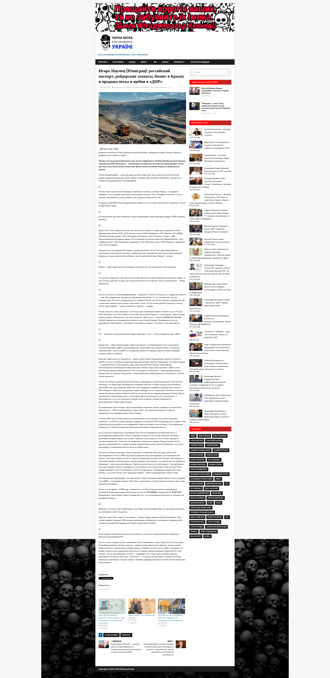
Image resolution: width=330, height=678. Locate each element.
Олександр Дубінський (201, 507)
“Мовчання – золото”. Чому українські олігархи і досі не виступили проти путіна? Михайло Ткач (216, 107)
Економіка (118, 62)
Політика (102, 62)
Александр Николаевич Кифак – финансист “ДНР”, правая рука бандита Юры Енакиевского (209, 304)
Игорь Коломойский (200, 493)
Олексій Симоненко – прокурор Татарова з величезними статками (217, 132)
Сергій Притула (197, 522)
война (207, 536)
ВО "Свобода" (214, 459)
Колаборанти (137, 87)
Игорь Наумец (111, 635)
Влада (132, 62)
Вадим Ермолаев (198, 464)
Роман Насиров (215, 517)
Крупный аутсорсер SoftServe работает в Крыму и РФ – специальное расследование (170, 618)
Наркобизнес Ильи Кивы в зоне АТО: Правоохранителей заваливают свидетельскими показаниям (210, 399)
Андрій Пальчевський (200, 450)
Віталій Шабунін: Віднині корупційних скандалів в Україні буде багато (215, 90)
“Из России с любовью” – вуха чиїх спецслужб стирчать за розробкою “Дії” (217, 334)
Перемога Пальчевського (202, 512)
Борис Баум (212, 455)
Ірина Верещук (219, 435)
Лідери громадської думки (204, 82)
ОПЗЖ (218, 503)
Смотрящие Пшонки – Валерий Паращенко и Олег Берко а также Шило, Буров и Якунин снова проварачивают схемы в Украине (210, 198)
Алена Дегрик (197, 440)
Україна (194, 531)
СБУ (227, 517)
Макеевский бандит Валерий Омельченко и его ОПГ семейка (217, 169)
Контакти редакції (200, 62)
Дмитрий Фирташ (214, 483)
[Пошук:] (210, 72)
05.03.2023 (106, 87)
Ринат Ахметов (197, 517)
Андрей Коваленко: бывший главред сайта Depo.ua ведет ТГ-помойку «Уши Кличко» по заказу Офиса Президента (209, 214)
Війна (143, 62)
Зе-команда (196, 488)
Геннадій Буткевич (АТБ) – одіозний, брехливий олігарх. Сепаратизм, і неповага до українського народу (210, 182)
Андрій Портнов (221, 450)
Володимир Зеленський (201, 479)
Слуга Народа (214, 522)
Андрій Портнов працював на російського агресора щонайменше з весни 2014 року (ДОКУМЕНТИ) (210, 320)
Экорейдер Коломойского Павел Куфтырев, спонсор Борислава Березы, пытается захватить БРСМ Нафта (209, 415)
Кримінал (179, 62)
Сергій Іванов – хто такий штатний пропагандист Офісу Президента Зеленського (216, 158)
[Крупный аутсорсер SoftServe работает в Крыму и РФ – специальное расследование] (171, 606)
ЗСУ (226, 483)
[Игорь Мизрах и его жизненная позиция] (141, 606)
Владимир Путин (220, 474)
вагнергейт (196, 536)
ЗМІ (155, 62)
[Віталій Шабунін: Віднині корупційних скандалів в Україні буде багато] (194, 93)
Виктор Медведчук (199, 469)
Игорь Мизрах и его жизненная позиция (141, 616)
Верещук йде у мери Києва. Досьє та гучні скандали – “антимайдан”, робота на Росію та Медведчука (210, 288)
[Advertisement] (210, 564)
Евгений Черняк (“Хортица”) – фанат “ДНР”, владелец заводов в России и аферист (217, 229)
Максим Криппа (198, 503)
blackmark (118, 87)
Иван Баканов (211, 488)
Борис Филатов (197, 459)
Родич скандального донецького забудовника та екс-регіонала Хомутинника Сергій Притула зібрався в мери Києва (210, 349)
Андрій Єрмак (197, 445)
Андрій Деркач (212, 445)
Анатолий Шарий (214, 440)
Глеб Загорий (197, 483)
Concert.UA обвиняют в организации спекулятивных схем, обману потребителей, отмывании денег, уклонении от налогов (208, 365)
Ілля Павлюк (204, 435)
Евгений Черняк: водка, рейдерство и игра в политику (216, 240)
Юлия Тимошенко (208, 531)
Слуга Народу (197, 526)
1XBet (193, 435)
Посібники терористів (159, 87)
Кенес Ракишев (197, 498)
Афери (128, 87)
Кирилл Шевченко (216, 498)
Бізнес (165, 62)
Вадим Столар (215, 464)
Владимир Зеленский (200, 474)
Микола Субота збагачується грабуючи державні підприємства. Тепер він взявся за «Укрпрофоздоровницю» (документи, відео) (210, 253)
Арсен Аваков (197, 455)
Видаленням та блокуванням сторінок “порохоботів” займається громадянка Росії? (217, 145)
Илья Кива (216, 493)
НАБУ (210, 503)
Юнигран (126, 635)
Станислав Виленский (216, 526)
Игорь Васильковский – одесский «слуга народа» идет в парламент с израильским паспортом (112, 619)
